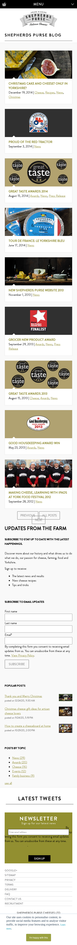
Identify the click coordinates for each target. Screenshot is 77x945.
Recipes (50, 92)
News (59, 92)
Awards (34, 196)
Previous (27, 515)
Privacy (10, 880)
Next (38, 520)
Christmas (14, 97)
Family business (23, 776)
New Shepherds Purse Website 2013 (36, 290)
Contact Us (13, 899)
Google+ (11, 870)
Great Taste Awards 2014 (28, 191)
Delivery (11, 889)
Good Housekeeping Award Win (34, 443)
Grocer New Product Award (32, 340)
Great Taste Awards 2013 (28, 394)
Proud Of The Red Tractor (30, 142)
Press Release (57, 196)
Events (19, 771)
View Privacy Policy (22, 655)
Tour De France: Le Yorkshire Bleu (37, 241)
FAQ (7, 894)
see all (8, 783)
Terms (9, 884)
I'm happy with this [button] (38, 937)
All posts (49, 515)
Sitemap (10, 875)
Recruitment (14, 903)
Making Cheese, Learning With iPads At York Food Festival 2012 (38, 494)
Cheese (39, 92)
